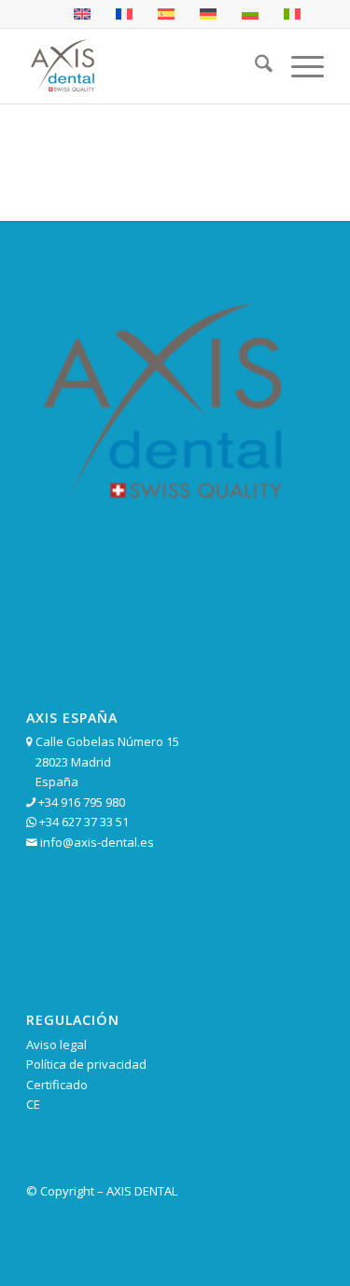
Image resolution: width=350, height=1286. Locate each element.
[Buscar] (254, 66)
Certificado (57, 1084)
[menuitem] (254, 66)
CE (33, 1104)
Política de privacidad (86, 1064)
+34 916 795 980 (81, 802)
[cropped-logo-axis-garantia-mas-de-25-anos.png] (145, 66)
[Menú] (298, 66)
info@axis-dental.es (97, 842)
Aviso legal (56, 1044)
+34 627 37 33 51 (84, 821)
